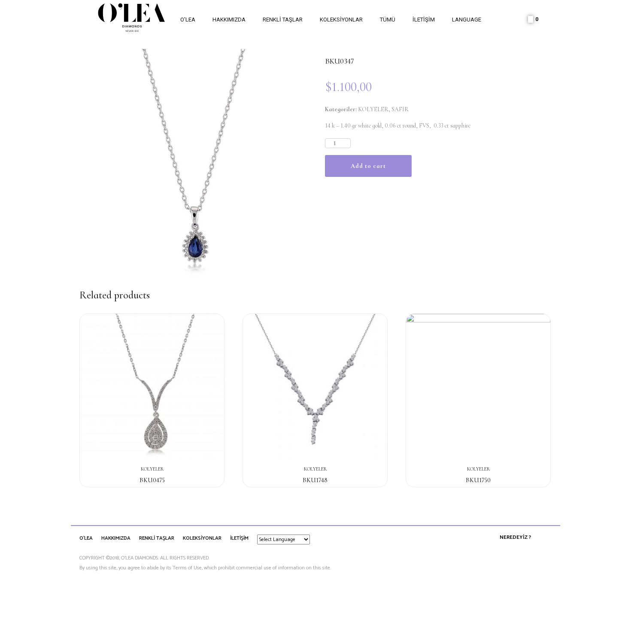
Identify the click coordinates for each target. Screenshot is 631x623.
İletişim (424, 19)
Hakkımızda (229, 19)
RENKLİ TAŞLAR (283, 19)
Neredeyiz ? (515, 537)
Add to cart (368, 166)
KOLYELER (373, 109)
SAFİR (400, 109)
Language (466, 19)
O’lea (187, 19)
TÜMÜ (387, 19)
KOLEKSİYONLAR (341, 19)
